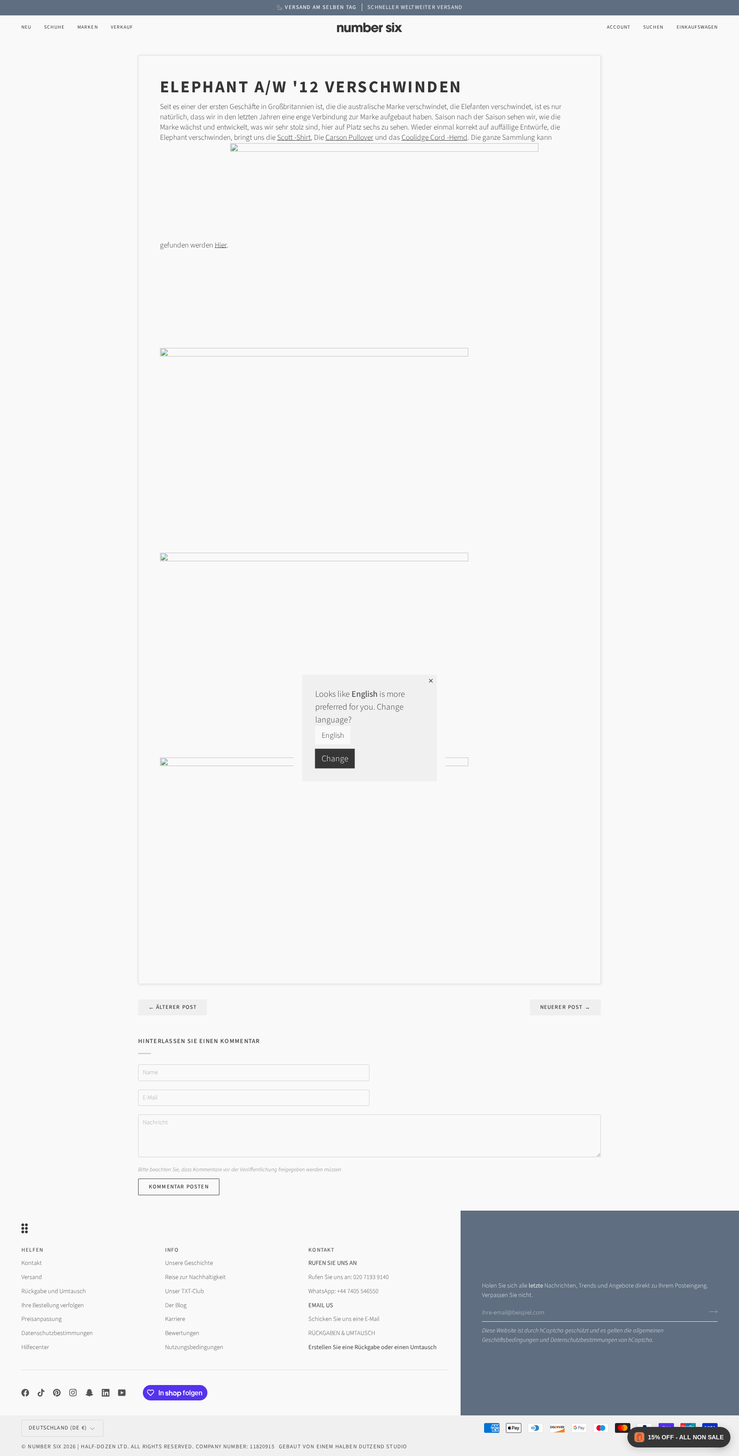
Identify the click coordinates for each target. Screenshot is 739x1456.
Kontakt (31, 1263)
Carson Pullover (349, 137)
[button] (54, 27)
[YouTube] (122, 1393)
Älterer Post (172, 1007)
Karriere (175, 1319)
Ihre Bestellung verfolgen (52, 1305)
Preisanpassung (41, 1319)
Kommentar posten (179, 1187)
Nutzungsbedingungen (194, 1347)
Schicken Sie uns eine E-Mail (343, 1319)
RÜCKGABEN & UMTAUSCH (341, 1333)
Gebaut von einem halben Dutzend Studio (343, 1446)
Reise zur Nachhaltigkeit (195, 1277)
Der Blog (175, 1305)
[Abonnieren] (711, 1311)
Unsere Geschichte (189, 1263)
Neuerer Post (565, 1007)
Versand (31, 1277)
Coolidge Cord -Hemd (434, 137)
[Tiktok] (41, 1393)
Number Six (45, 1446)
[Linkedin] (105, 1393)
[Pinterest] (57, 1393)
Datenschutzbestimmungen (583, 1339)
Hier (221, 244)
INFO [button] (172, 1250)
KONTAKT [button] (321, 1250)
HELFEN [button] (32, 1250)
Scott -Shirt (293, 137)
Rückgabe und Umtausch (53, 1291)
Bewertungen (182, 1333)
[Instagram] (73, 1393)
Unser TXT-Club (184, 1291)
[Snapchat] (89, 1393)
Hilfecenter (35, 1347)
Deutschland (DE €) (58, 1428)
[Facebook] (25, 1393)
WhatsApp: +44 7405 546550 (343, 1291)
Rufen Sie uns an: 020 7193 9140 (348, 1277)
